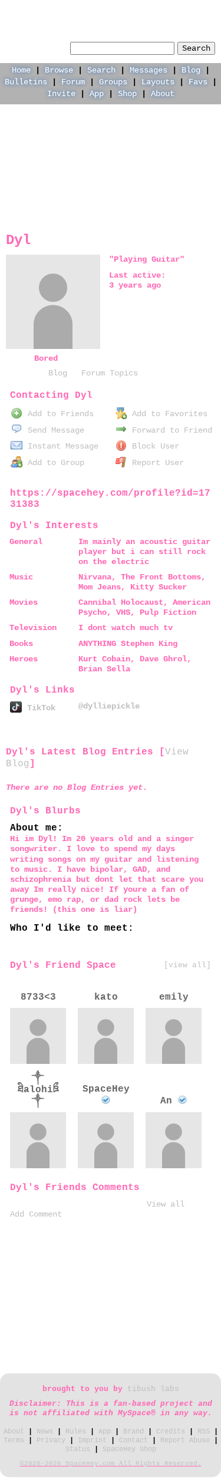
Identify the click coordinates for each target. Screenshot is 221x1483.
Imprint (92, 1440)
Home (21, 70)
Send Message (53, 430)
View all (165, 1204)
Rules (75, 1432)
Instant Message (60, 446)
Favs (198, 82)
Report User (155, 462)
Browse (59, 70)
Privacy (51, 1440)
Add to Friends (58, 413)
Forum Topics (109, 373)
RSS (203, 1432)
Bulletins (26, 82)
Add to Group (53, 462)
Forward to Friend (169, 430)
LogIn (162, 9)
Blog (191, 70)
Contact (133, 1440)
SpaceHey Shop (129, 1449)
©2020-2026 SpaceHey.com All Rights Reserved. (111, 1463)
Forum (73, 82)
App (97, 93)
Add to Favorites (167, 413)
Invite (61, 93)
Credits (170, 1432)
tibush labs (153, 1389)
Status (77, 1449)
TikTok (38, 708)
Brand (133, 1432)
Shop (127, 93)
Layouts (157, 82)
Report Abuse (185, 1440)
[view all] (187, 965)
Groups (113, 82)
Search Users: (36, 46)
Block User (153, 446)
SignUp (202, 9)
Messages (148, 70)
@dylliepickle (109, 706)
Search (196, 48)
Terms (14, 1440)
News (45, 1432)
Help (126, 9)
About (162, 93)
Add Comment (36, 1214)
